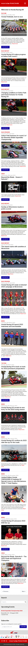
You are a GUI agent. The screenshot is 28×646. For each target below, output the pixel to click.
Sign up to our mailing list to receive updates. (11, 624)
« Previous (5, 591)
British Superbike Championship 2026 (11, 610)
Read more (15, 43)
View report (5, 47)
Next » (23, 591)
